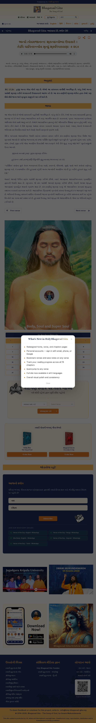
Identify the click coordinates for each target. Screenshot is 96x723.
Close (48, 383)
